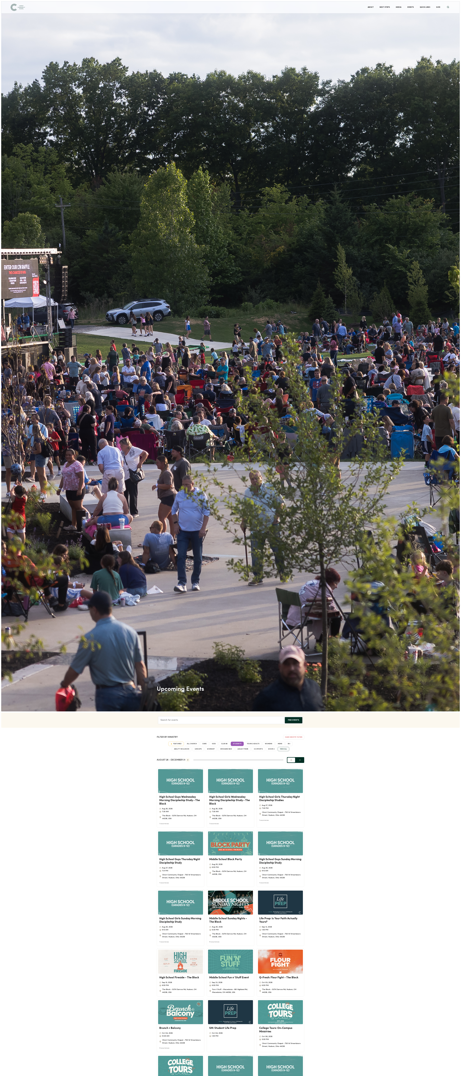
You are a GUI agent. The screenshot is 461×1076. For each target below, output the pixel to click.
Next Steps (385, 7)
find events (293, 720)
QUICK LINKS (425, 7)
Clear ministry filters (293, 737)
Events (410, 7)
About (371, 7)
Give (438, 7)
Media (398, 7)
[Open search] (448, 7)
